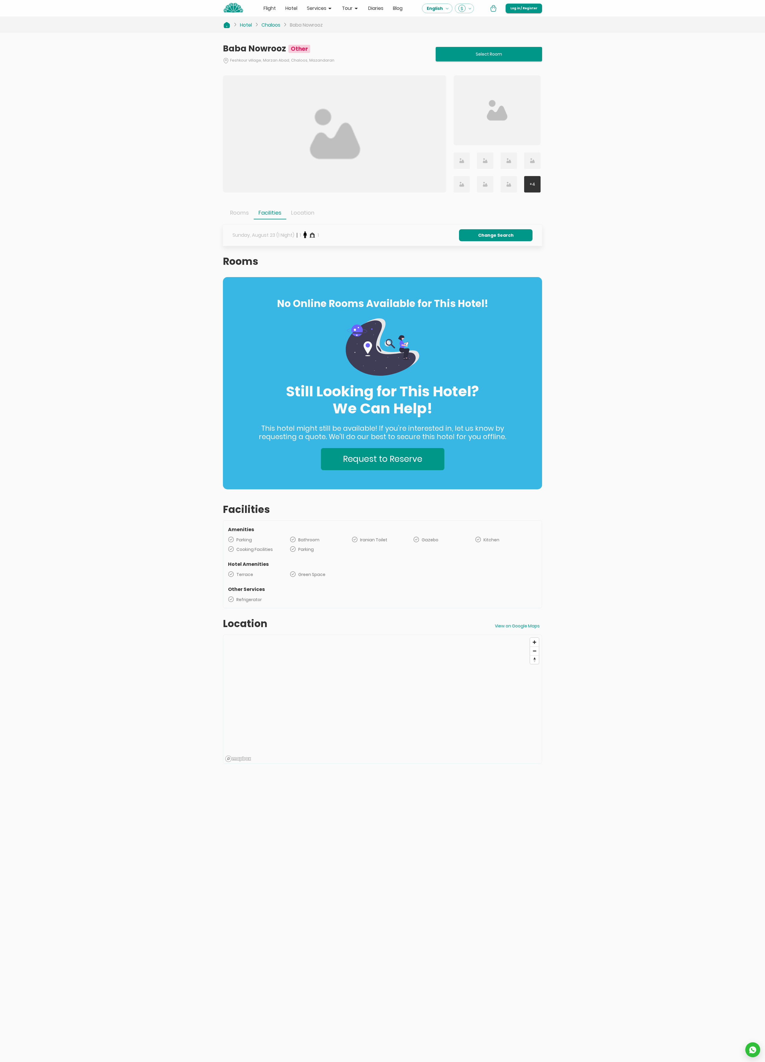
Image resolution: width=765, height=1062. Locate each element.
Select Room (489, 54)
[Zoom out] (534, 651)
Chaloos (270, 25)
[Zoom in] (534, 642)
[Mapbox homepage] (238, 758)
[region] (382, 699)
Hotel (246, 25)
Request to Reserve (382, 459)
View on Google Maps (517, 626)
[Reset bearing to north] (534, 659)
